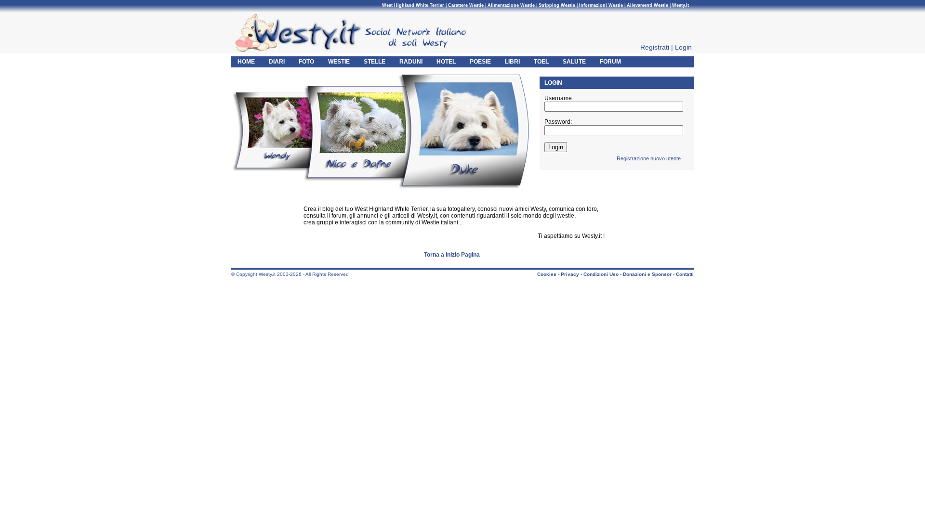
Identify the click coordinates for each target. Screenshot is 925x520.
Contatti (685, 274)
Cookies (546, 274)
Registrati (654, 47)
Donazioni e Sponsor (647, 274)
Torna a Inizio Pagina (452, 254)
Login (683, 47)
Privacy (570, 274)
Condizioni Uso (601, 274)
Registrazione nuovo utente (649, 158)
